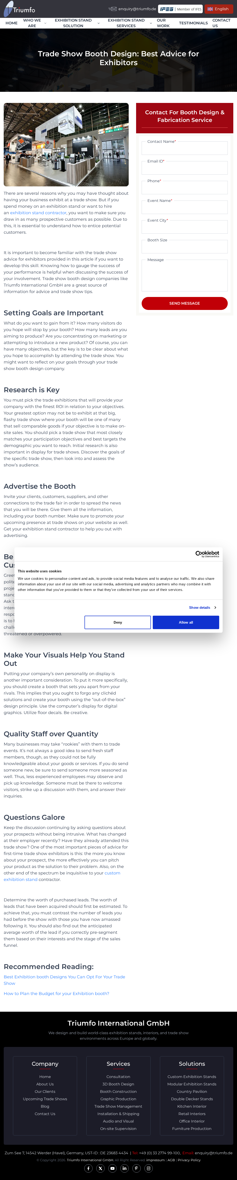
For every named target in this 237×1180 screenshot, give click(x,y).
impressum (155, 1160)
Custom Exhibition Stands (192, 1077)
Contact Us (45, 1114)
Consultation (118, 1077)
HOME (12, 23)
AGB (171, 1160)
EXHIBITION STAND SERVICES (126, 23)
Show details (199, 607)
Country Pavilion (192, 1091)
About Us (45, 1084)
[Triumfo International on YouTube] (112, 1168)
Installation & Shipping (118, 1114)
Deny (118, 622)
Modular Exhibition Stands (191, 1084)
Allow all (186, 622)
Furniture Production (192, 1128)
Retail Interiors (192, 1114)
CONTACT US (221, 23)
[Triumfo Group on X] (100, 1168)
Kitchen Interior (191, 1106)
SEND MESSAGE (184, 303)
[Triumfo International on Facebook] (88, 1168)
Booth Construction (118, 1091)
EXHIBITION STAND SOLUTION (73, 23)
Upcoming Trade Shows (45, 1099)
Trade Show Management (118, 1106)
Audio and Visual (118, 1121)
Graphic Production (118, 1099)
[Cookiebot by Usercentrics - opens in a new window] (199, 554)
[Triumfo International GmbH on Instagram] (148, 1168)
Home (45, 1077)
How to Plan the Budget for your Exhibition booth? (56, 993)
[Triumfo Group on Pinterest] (136, 1168)
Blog (45, 1106)
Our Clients (45, 1091)
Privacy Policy (189, 1160)
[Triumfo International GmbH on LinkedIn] (124, 1168)
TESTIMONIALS (193, 23)
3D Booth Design (118, 1084)
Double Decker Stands (192, 1099)
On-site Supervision (118, 1128)
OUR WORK (163, 23)
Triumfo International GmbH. (90, 1160)
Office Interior (192, 1121)
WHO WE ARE (32, 23)
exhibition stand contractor (38, 212)
